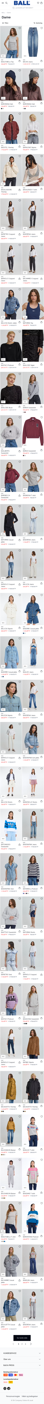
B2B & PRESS (8, 1365)
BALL (3, 12)
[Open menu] (2, 3)
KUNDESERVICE (9, 1353)
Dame (9, 12)
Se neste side (22, 1338)
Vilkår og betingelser (30, 1396)
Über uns (7, 1359)
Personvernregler (13, 1396)
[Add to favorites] (19, 28)
